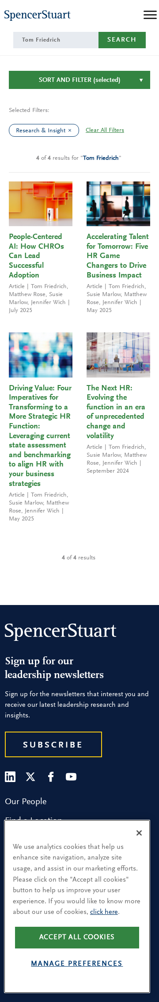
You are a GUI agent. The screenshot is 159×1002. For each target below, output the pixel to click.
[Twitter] (30, 776)
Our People (25, 802)
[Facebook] (50, 776)
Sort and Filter (80, 80)
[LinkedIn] (10, 776)
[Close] (139, 833)
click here (104, 912)
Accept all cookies (77, 937)
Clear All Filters (105, 130)
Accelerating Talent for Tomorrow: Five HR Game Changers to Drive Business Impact (118, 256)
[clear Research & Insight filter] (72, 130)
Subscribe (53, 745)
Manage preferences (77, 963)
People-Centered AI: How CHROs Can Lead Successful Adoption (36, 256)
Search (122, 40)
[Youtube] (71, 776)
